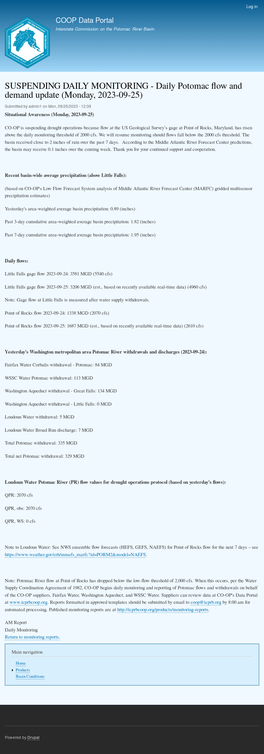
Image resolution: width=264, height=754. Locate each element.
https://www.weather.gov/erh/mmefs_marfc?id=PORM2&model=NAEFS (75, 554)
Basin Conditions (30, 676)
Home (21, 663)
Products (23, 670)
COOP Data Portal (85, 19)
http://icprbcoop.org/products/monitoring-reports (162, 609)
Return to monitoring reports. (32, 636)
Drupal (33, 737)
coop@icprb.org (206, 602)
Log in (252, 6)
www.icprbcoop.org (28, 602)
